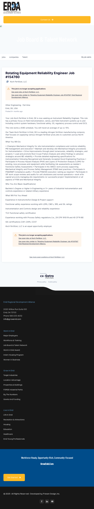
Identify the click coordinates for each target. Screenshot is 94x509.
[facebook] (42, 501)
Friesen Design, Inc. (51, 494)
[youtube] (52, 501)
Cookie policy (52, 282)
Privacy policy (41, 282)
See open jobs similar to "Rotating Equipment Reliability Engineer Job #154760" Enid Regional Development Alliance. (46, 96)
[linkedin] (47, 501)
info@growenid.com (12, 319)
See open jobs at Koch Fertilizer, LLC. (25, 92)
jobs (4, 57)
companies (14, 57)
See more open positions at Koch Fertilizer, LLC (47, 257)
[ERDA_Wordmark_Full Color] (12, 3)
